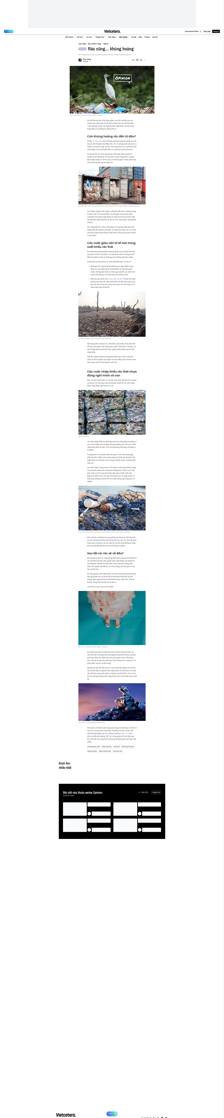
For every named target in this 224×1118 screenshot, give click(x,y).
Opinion (105, 44)
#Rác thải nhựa (107, 747)
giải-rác (124, 733)
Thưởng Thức (99, 37)
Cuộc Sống (111, 37)
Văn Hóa (80, 37)
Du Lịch (88, 37)
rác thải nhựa (98, 141)
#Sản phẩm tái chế (128, 747)
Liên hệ (154, 37)
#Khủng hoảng (92, 751)
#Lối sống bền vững (94, 747)
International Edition (192, 31)
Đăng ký (216, 31)
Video (140, 37)
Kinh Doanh (69, 37)
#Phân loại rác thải (105, 751)
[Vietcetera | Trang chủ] (112, 31)
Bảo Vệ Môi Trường (94, 44)
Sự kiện (133, 37)
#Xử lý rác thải (117, 751)
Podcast (147, 37)
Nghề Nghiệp (123, 37)
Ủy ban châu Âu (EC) (115, 279)
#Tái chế (116, 747)
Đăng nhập (207, 31)
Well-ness (82, 49)
